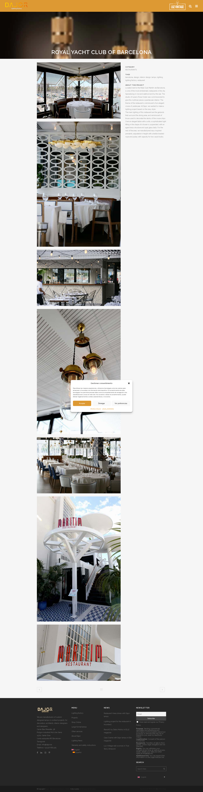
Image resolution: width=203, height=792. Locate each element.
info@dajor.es (47, 745)
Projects (75, 718)
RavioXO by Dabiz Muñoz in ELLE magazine (116, 731)
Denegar (101, 403)
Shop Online (76, 722)
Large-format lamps (79, 727)
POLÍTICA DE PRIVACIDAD (148, 789)
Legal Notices (155, 757)
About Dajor (76, 736)
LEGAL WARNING (108, 409)
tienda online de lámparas (87, 789)
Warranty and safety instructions (84, 745)
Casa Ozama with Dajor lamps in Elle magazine (118, 739)
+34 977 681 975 (50, 748)
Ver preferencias (121, 403)
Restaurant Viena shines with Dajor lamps (117, 714)
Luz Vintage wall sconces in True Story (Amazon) (116, 747)
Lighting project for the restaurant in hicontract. (117, 723)
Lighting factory (77, 713)
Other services (77, 731)
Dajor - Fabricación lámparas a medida (57, 789)
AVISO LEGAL (161, 789)
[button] (129, 383)
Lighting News (77, 741)
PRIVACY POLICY (95, 409)
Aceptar (82, 403)
